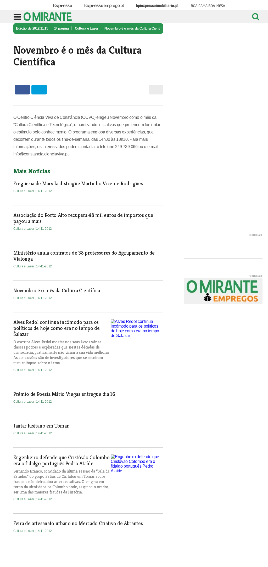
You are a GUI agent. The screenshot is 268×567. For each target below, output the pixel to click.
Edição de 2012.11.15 (32, 28)
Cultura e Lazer (86, 28)
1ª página (61, 28)
